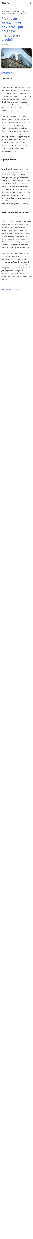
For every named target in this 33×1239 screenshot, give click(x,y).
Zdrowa (5, 3)
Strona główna (5, 11)
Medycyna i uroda (7, 73)
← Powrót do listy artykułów (11, 289)
